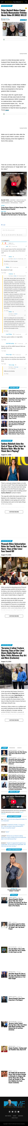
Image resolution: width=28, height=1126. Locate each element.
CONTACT (14, 1116)
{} (19, 234)
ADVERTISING (20, 1116)
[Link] (18, 235)
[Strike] (8, 235)
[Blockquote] (14, 235)
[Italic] (4, 235)
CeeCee (15, 313)
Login (3, 224)
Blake (15, 276)
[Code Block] (16, 235)
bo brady (13, 200)
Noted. (7, 832)
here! (7, 110)
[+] (21, 234)
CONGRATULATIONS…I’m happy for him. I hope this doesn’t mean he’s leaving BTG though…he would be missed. (13, 826)
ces (15, 258)
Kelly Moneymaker (19, 201)
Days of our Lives (21, 200)
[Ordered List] (10, 235)
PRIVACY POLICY (15, 1118)
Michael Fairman (5, 18)
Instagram (10, 490)
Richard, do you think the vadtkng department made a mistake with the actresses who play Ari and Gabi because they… (13, 837)
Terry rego (16, 367)
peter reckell (14, 202)
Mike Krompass (6, 202)
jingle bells (10, 201)
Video (21, 202)
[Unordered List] (12, 235)
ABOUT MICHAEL (8, 1116)
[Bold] (3, 235)
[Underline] (6, 235)
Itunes (3, 201)
